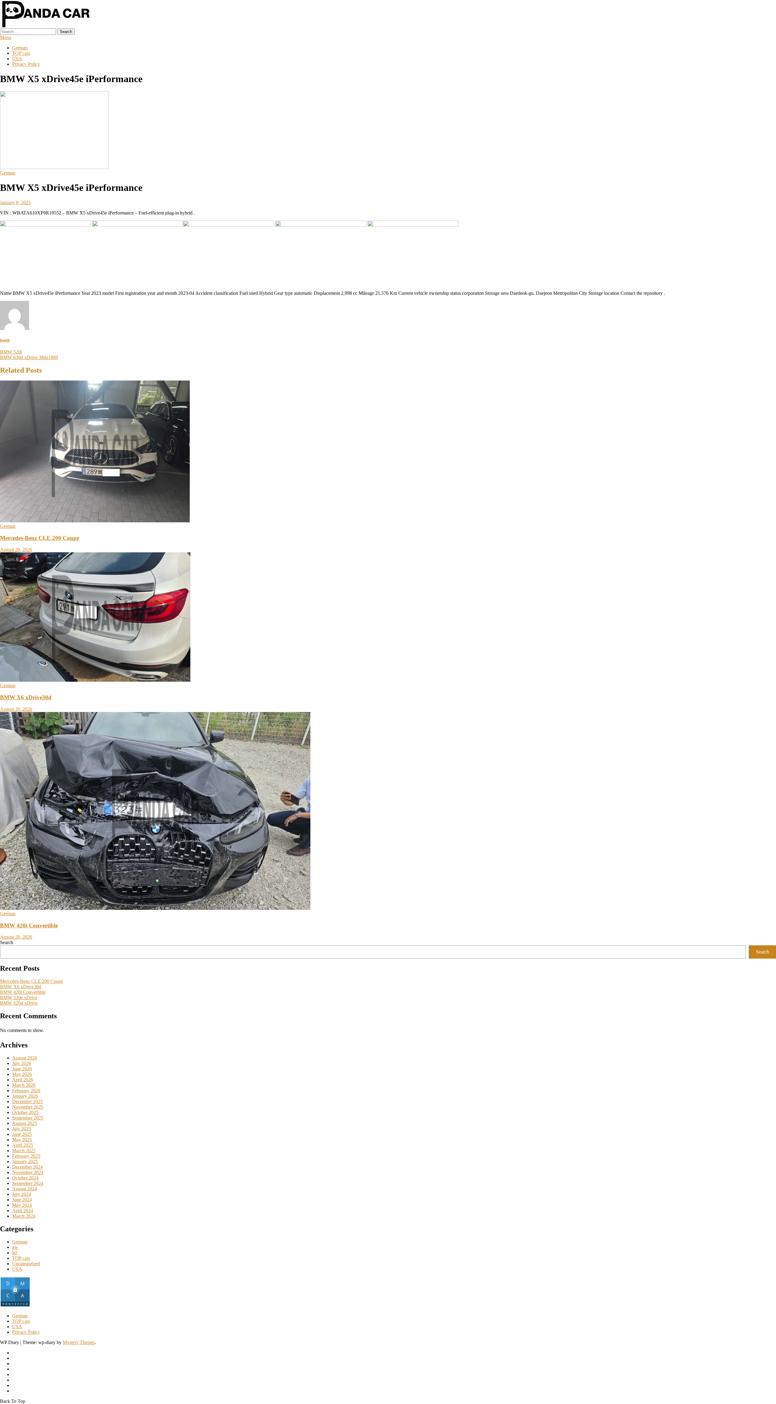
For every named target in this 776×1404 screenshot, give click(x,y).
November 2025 (27, 1107)
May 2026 (22, 1074)
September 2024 (27, 1183)
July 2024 (21, 1194)
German (20, 47)
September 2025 (27, 1117)
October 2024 (25, 1177)
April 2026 (22, 1079)
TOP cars (21, 53)
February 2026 (26, 1090)
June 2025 (22, 1134)
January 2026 (25, 1096)
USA (17, 58)
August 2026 (24, 1057)
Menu (5, 37)
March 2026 (23, 1085)
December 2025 (27, 1101)
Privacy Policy (26, 64)
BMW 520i (11, 351)
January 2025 (25, 1161)
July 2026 (21, 1063)
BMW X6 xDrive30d (26, 697)
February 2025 (26, 1156)
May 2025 (22, 1139)
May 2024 (22, 1205)
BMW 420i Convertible (29, 925)
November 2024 (27, 1172)
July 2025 (21, 1128)
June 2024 (22, 1199)
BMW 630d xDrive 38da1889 (29, 357)
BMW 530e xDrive (18, 997)
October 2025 (25, 1112)
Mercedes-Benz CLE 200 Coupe (39, 538)
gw (15, 1247)
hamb (5, 340)
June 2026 (22, 1068)
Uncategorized (26, 1263)
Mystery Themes (79, 1342)
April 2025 (22, 1145)
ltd (14, 1252)
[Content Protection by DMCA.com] (15, 1305)
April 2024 (22, 1210)
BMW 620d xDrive (19, 1003)
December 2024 (27, 1166)
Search (6, 942)
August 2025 (24, 1123)
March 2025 (23, 1150)
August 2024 (24, 1188)
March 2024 (23, 1216)
